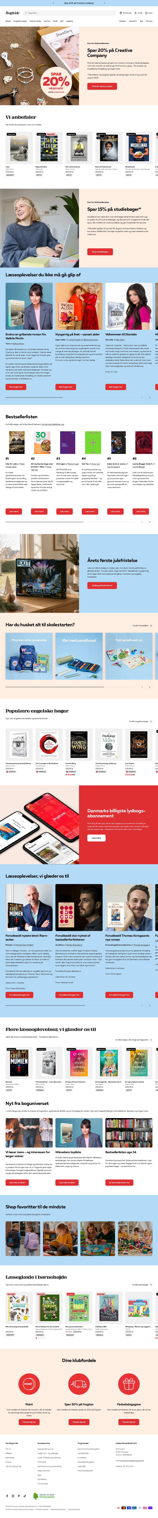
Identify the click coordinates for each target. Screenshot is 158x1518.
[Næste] (104, 3)
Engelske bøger (20, 21)
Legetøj (69, 21)
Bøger (8, 21)
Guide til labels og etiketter (49, 1457)
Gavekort (133, 21)
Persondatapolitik (85, 1470)
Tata (7, 167)
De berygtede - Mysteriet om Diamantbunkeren (108, 1082)
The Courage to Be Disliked (47, 763)
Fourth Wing (70, 763)
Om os (8, 1449)
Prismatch (42, 1462)
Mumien (9, 1082)
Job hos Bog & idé (13, 1466)
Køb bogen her (16, 387)
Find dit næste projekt (102, 86)
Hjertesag (10, 1457)
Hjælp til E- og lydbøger (48, 1453)
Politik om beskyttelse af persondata (20, 1509)
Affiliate (9, 1453)
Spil (61, 21)
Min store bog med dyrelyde (17, 1327)
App (141, 21)
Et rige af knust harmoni (75, 1082)
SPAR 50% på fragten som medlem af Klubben (79, 3)
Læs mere (13, 511)
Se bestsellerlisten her (119, 1182)
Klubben (122, 21)
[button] (70, 774)
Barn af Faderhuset (103, 167)
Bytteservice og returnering (49, 1466)
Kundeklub (42, 1479)
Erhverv (149, 21)
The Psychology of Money (105, 763)
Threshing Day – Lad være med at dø (49, 1082)
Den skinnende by (72, 167)
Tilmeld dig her (29, 1422)
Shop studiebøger (100, 252)
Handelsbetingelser (86, 1462)
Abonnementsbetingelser (88, 1449)
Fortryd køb (43, 1483)
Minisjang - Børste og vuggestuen (138, 1327)
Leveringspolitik (74, 1509)
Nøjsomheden (41, 167)
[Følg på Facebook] (7, 1496)
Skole (55, 21)
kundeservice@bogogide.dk (132, 1460)
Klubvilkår (82, 1466)
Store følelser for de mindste (47, 1327)
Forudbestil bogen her (19, 995)
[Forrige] (53, 3)
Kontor (47, 21)
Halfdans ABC (101, 1327)
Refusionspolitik (42, 1509)
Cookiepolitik (83, 1453)
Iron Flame (129, 763)
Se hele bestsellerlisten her (53, 424)
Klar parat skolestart (74, 1327)
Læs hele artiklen (17, 1182)
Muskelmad (130, 167)
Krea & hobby (35, 21)
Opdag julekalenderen (102, 585)
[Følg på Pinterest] (18, 1496)
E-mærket (82, 1457)
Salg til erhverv (44, 1470)
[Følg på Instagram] (13, 1496)
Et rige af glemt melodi (134, 1082)
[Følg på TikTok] (24, 1496)
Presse (8, 1462)
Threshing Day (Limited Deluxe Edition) (19, 763)
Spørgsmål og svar (46, 1449)
